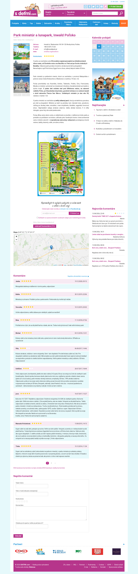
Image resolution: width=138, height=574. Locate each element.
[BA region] (108, 84)
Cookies (101, 565)
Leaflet (55, 265)
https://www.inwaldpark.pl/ (45, 222)
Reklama (94, 567)
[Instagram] (85, 6)
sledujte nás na (69, 209)
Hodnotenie (20, 499)
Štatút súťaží (118, 565)
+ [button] (16, 236)
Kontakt (103, 567)
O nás (86, 567)
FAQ (74, 565)
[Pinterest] (97, 6)
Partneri (82, 565)
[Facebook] (89, 6)
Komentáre (19, 505)
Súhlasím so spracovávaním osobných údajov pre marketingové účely (61, 218)
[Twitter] (93, 6)
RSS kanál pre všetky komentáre (54, 468)
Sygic (65, 265)
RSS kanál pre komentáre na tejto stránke (27, 468)
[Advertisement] (108, 171)
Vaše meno (20, 483)
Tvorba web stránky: (25, 567)
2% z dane (66, 565)
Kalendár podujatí (101, 38)
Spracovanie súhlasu (116, 567)
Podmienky (92, 565)
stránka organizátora (51, 51)
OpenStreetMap (78, 265)
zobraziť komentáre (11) (45, 226)
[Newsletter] (101, 6)
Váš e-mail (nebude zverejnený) (26, 491)
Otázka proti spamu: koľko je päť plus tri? (29, 523)
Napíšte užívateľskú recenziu (77, 276)
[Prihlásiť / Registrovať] (105, 6)
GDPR (109, 565)
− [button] (16, 239)
